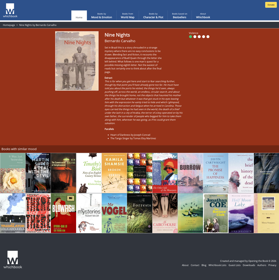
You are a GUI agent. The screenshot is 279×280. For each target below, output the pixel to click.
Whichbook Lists (217, 265)
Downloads (249, 265)
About (185, 265)
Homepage (9, 25)
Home (79, 17)
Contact (195, 265)
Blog (204, 265)
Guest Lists (235, 265)
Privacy (272, 265)
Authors (261, 265)
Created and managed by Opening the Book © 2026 (248, 261)
